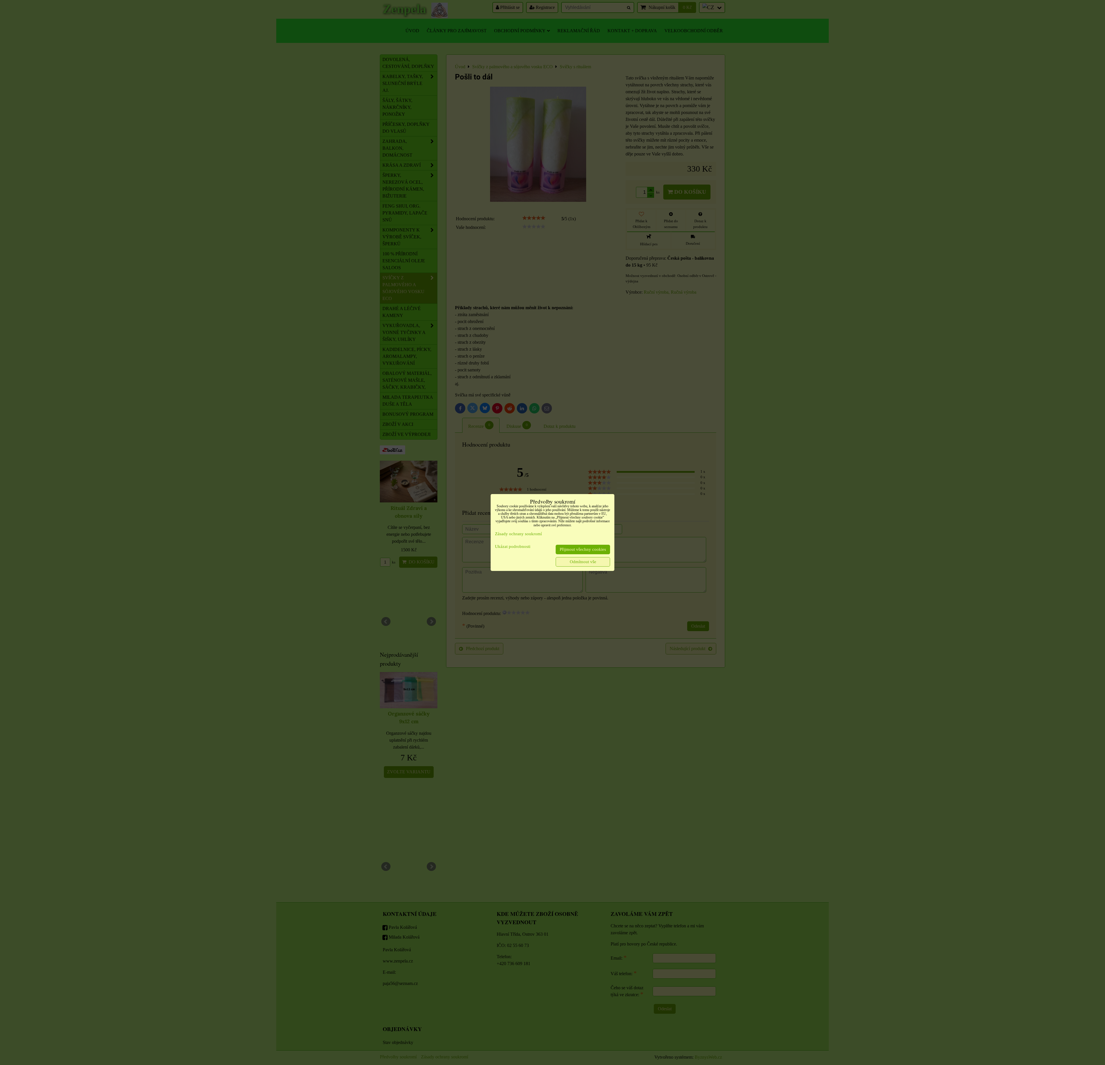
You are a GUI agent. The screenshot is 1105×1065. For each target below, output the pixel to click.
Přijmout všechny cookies (583, 549)
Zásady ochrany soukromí (518, 533)
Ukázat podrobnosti (512, 546)
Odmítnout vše (583, 561)
